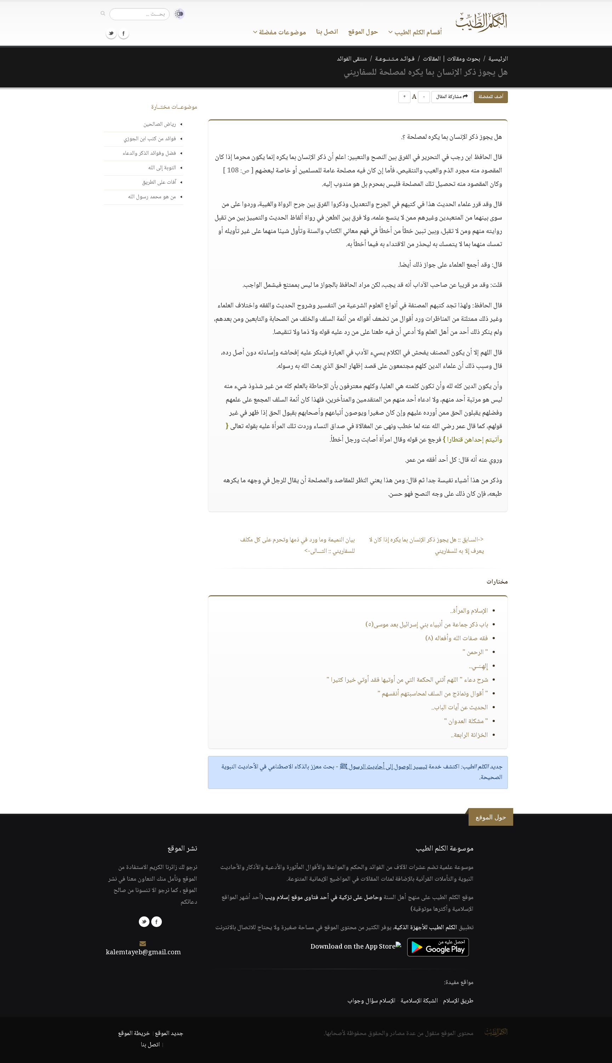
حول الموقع (363, 32)
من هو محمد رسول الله (152, 197)
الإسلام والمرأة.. (469, 611)
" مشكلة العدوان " (466, 721)
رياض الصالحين (159, 124)
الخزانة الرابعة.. (469, 735)
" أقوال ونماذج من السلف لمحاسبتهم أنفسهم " (433, 694)
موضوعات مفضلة (281, 33)
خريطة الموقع (134, 1033)
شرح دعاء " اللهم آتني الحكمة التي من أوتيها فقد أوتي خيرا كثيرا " (407, 680)
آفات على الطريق (159, 182)
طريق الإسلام (458, 1001)
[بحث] (102, 13)
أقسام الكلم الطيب (417, 33)
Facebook (123, 33)
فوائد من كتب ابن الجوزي (150, 139)
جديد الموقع (169, 1033)
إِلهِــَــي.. (478, 666)
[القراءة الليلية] (177, 14)
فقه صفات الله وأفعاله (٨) (456, 638)
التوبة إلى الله (162, 168)
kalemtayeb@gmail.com (143, 953)
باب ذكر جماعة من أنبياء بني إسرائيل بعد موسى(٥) (427, 625)
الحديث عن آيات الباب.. (459, 708)
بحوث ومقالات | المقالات (451, 59)
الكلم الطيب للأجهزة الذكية (425, 927)
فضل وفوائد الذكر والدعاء (149, 153)
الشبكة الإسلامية (419, 1001)
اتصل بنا (327, 32)
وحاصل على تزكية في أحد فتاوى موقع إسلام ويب (323, 897)
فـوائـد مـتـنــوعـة (395, 59)
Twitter (111, 33)
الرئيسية (498, 59)
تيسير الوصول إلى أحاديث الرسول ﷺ (383, 767)
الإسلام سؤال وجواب (371, 1001)
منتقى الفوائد (352, 59)
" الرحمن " (475, 652)
